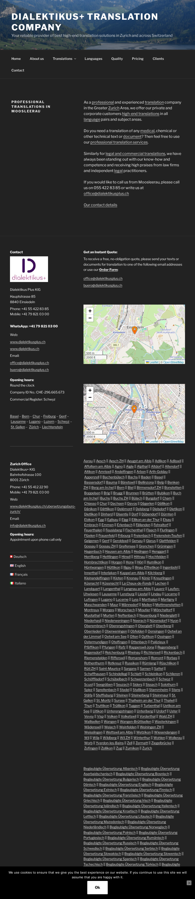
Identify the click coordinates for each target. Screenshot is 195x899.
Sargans (130, 668)
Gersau (137, 541)
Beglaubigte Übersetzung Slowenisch (152, 853)
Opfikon (147, 636)
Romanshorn (138, 658)
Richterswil (152, 652)
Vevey (89, 716)
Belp (160, 482)
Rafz (122, 647)
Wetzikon (143, 732)
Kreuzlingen (162, 578)
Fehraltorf (161, 525)
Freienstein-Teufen (168, 535)
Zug (119, 748)
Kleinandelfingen (97, 578)
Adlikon (160, 461)
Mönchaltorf (162, 610)
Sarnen (145, 668)
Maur (114, 605)
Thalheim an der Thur (144, 700)
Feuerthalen (93, 530)
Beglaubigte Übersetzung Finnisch (146, 790)
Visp (100, 716)
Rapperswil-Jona (141, 647)
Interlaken (109, 573)
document (132, 136)
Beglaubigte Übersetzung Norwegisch (138, 827)
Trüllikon (118, 705)
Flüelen (89, 535)
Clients (158, 59)
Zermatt (142, 743)
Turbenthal (151, 705)
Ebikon (89, 519)
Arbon (141, 471)
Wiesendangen (165, 732)
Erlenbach (124, 525)
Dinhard (107, 514)
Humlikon (154, 562)
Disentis (122, 514)
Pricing (138, 59)
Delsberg (142, 509)
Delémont (124, 509)
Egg (101, 519)
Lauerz (159, 589)
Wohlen (159, 738)
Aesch (101, 461)
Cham (167, 498)
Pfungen (108, 647)
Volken (112, 716)
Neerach (139, 620)
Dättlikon (107, 509)
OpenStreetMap (173, 362)
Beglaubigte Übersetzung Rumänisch (135, 838)
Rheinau (134, 652)
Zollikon (107, 748)
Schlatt (136, 674)
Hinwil (126, 557)
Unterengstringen (120, 711)
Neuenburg (147, 615)
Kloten (118, 578)
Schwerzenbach (143, 679)
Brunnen (132, 493)
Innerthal (91, 573)
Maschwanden (95, 605)
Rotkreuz (115, 663)
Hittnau (139, 557)
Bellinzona (146, 482)
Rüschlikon (167, 663)
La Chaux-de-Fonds (136, 583)
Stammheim (158, 690)
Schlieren (173, 674)
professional (103, 102)
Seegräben (104, 684)
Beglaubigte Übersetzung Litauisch (125, 816)
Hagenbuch (93, 551)
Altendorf (172, 466)
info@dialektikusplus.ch (28, 525)
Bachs (133, 477)
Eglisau (112, 519)
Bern (25, 416)
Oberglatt (145, 626)
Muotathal (92, 615)
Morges (108, 610)
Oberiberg (163, 626)
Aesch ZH (116, 461)
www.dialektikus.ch (24, 349)
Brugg (117, 493)
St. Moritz (103, 700)
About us (37, 59)
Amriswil (104, 471)
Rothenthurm (94, 663)
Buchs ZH (120, 498)
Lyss (135, 599)
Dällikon (163, 503)
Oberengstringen (122, 626)
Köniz (146, 578)
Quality (117, 59)
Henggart (159, 551)
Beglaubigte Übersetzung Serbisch (131, 848)
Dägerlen (147, 503)
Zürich (34, 427)
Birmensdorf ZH (149, 487)
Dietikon (175, 509)
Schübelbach (117, 679)
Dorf (135, 514)
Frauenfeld (106, 535)
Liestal (143, 594)
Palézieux (158, 642)
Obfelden (137, 631)
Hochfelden (157, 557)
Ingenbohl (170, 567)
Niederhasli (92, 620)
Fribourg (124, 535)
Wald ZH (165, 716)
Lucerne (122, 599)
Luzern (49, 421)
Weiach (110, 727)
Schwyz (63, 421)
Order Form (108, 270)
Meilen (147, 605)
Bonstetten (172, 487)
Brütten (148, 493)
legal (118, 170)
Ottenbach (139, 642)
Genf (62, 416)
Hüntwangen (94, 567)
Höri (140, 562)
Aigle (130, 466)
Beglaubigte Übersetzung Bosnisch (142, 774)
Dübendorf (149, 514)
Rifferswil (118, 658)
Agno (119, 466)
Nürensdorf (158, 620)
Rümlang (149, 663)
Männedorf (130, 605)
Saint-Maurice (110, 668)
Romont (157, 658)
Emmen (108, 525)
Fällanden (143, 525)
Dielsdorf (159, 509)
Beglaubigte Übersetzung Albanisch (110, 768)
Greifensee (127, 546)
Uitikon (98, 711)
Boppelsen (92, 493)
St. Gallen (18, 427)
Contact (17, 70)
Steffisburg (104, 695)
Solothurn (168, 684)
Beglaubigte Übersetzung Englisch (125, 784)
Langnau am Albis (137, 589)
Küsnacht (91, 583)
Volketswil (128, 716)
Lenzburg (127, 594)
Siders (137, 684)
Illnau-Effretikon (147, 567)
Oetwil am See (115, 636)
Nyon (174, 620)
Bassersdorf (93, 482)
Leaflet (153, 362)
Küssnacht (110, 583)
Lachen (160, 583)
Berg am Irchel (102, 487)
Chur (36, 416)
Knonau (132, 578)
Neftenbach (127, 615)
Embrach (91, 525)
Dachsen (117, 503)
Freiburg (49, 416)
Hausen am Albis (118, 551)
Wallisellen (92, 721)
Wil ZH (125, 738)
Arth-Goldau (158, 471)
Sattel (158, 668)
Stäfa (88, 695)
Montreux (91, 610)
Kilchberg (155, 573)
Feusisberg (114, 530)
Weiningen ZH (150, 727)
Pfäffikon (91, 647)
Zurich (113, 108)
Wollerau (175, 738)
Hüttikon (113, 567)
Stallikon (139, 690)
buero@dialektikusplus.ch (29, 370)
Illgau (127, 567)
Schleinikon (153, 674)
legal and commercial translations (135, 153)
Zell (129, 743)
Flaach (151, 530)
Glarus (151, 541)
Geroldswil (120, 541)
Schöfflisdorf (94, 679)
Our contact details (100, 205)
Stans (175, 690)
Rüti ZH (90, 668)
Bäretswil (128, 482)
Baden (146, 477)
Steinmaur (160, 695)
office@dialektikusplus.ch (106, 193)
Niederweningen (117, 620)
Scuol (88, 684)
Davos (132, 503)
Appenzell (91, 477)
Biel (130, 487)
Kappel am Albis (132, 573)
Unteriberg (145, 711)
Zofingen (91, 748)
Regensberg (166, 647)
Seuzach (122, 684)
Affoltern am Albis (97, 466)
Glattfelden (167, 541)
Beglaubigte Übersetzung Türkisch (132, 864)
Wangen (110, 721)
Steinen (122, 695)
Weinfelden (127, 727)
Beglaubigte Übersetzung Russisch (109, 843)
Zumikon (132, 748)
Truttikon (102, 705)
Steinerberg (140, 695)
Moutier (144, 610)
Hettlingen (110, 557)
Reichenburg (114, 652)
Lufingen (91, 599)
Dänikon (90, 509)
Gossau (90, 546)
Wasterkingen (165, 721)
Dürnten (167, 514)
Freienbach (142, 535)
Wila (96, 738)
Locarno (171, 594)
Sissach (151, 684)
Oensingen (156, 631)
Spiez (88, 690)
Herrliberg (91, 557)
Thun (88, 705)
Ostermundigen (96, 642)
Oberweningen (116, 631)
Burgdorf (152, 498)
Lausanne (18, 421)
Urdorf (161, 711)
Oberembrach (95, 626)
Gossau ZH (107, 546)
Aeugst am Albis (139, 461)
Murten (108, 615)
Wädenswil (92, 727)
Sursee (119, 700)
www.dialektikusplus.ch (27, 342)
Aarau (88, 461)
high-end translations (140, 113)
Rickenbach (173, 652)
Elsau (167, 519)
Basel (14, 416)
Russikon (132, 663)
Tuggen (134, 705)
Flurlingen (167, 530)
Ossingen (164, 636)
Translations (62, 59)
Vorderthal (148, 716)
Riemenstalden (95, 658)
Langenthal (111, 589)
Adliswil (175, 461)
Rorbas (171, 658)
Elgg (125, 519)
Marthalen (149, 599)
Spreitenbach (106, 690)
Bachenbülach (113, 477)
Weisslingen (93, 732)
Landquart (92, 589)
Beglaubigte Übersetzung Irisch (127, 800)
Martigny (167, 599)
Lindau (156, 594)
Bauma (111, 482)
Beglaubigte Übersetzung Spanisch (110, 859)
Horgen (116, 562)
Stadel (124, 690)
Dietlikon (91, 514)
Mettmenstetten (167, 605)
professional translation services (119, 142)
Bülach (137, 498)
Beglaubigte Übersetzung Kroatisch (110, 811)
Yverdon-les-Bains (110, 743)
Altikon (89, 471)
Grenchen (146, 546)
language (92, 119)
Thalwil (169, 700)
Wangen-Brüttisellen (135, 721)
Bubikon (163, 493)
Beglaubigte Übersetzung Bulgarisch (111, 779)
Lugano (34, 421)
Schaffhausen (95, 674)
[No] (189, 882)
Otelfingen (119, 642)
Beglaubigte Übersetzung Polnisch (109, 832)
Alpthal (142, 466)
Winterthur (141, 738)
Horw (130, 562)
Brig (107, 493)
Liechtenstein (52, 427)
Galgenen (91, 541)
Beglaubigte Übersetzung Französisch (112, 795)
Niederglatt (168, 615)
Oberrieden (92, 631)
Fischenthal (134, 530)
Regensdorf (93, 652)
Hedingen (141, 551)
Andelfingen (124, 471)
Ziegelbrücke (161, 743)
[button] (135, 330)
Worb (88, 743)
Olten (134, 636)
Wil (86, 738)
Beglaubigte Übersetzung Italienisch (149, 806)
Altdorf (156, 466)
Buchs (105, 498)
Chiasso (90, 503)
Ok (97, 887)
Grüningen (165, 546)
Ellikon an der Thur (146, 519)
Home (16, 59)
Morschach (126, 610)
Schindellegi (118, 674)
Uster (173, 711)
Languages (93, 59)
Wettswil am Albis (119, 732)
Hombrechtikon (96, 562)
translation (154, 102)
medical (147, 131)
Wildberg (110, 738)
